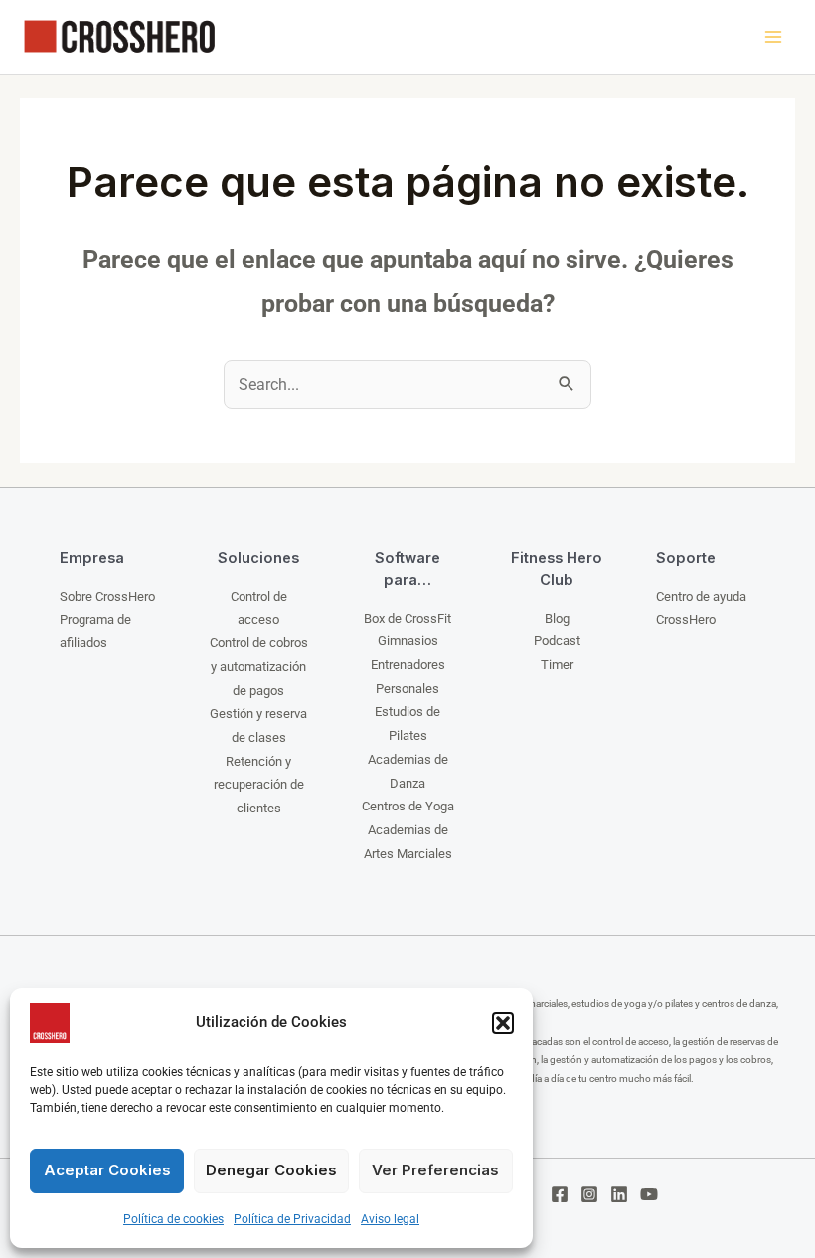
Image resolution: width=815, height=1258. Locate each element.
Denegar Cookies (271, 1170)
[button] (503, 1023)
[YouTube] (649, 1194)
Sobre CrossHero (107, 596)
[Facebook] (560, 1194)
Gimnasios (408, 640)
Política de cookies (173, 1219)
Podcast (557, 640)
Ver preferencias (435, 1170)
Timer (557, 664)
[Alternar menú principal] (772, 37)
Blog (557, 618)
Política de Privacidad (292, 1219)
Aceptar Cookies (107, 1170)
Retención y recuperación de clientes (259, 784)
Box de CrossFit (407, 618)
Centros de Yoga (408, 806)
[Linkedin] (619, 1194)
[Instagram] (589, 1194)
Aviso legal (390, 1219)
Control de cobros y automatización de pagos (259, 666)
